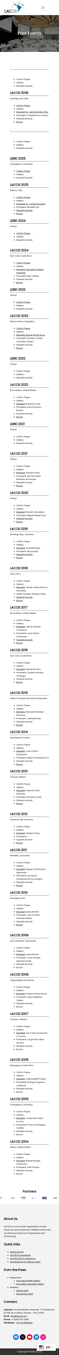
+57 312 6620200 (24, 1322)
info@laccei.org (19, 1316)
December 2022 (24, 1293)
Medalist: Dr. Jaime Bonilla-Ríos (32, 112)
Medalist (20, 403)
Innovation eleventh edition (30, 1284)
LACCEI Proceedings (20, 1255)
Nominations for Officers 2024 (25, 1261)
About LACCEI (17, 1251)
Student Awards (24, 210)
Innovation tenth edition (28, 1280)
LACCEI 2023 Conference (22, 1258)
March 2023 (22, 1290)
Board (19, 121)
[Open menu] (43, 7)
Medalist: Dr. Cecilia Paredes (30, 203)
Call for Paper (23, 105)
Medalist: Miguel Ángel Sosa (30, 335)
